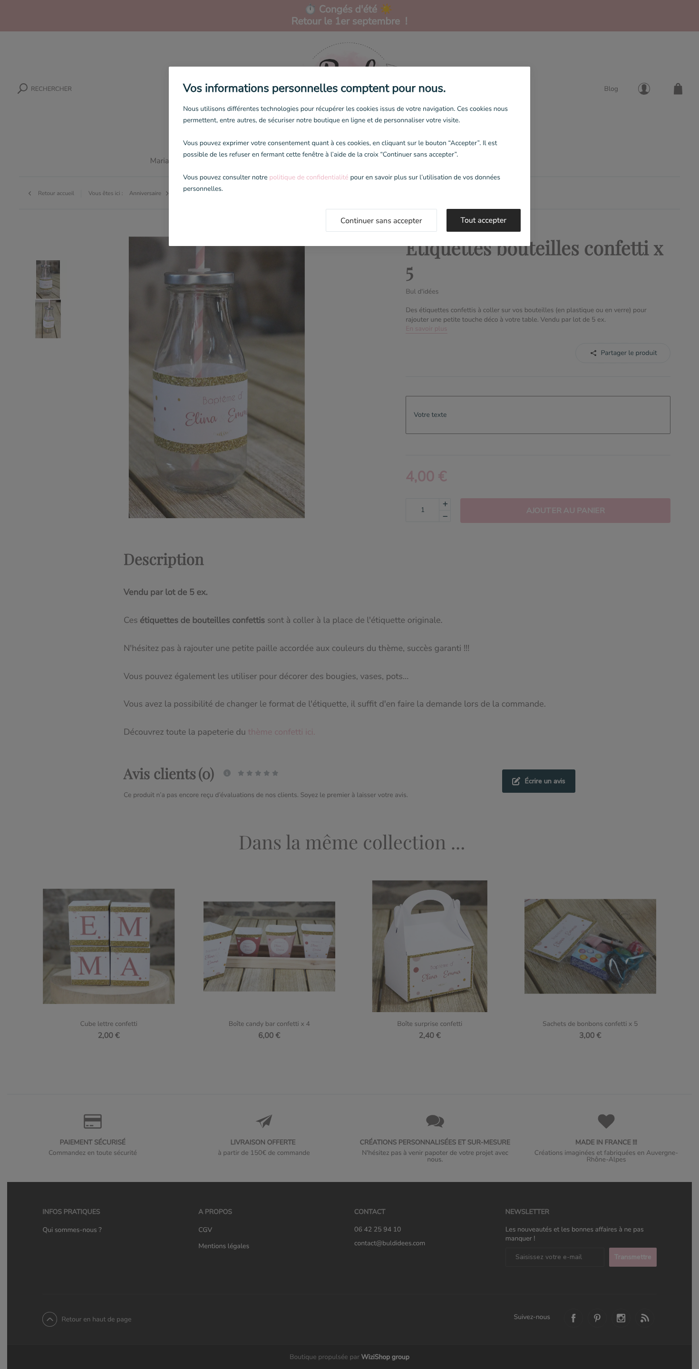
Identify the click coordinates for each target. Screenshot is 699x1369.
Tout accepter (484, 220)
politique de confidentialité (308, 177)
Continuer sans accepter (381, 221)
